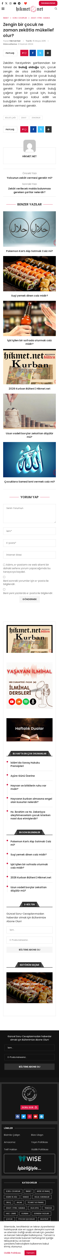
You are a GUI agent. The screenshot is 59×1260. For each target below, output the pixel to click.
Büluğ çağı (10, 117)
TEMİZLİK (48, 1208)
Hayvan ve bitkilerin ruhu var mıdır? (28, 787)
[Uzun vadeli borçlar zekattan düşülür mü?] (29, 411)
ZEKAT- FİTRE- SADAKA (15, 1208)
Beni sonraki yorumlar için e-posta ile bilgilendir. (26, 582)
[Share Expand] (48, 53)
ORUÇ (8, 1202)
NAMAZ (26, 1197)
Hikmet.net (14, 40)
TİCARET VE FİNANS (36, 1202)
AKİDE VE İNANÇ (43, 1191)
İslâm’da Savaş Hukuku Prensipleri (25, 764)
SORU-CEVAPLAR (13, 1191)
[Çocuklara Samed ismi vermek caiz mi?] (29, 459)
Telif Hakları (10, 1149)
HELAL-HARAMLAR (41, 1197)
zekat (23, 117)
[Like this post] (25, 53)
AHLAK (19, 1202)
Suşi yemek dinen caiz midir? (29, 295)
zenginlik (36, 117)
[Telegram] (19, 3)
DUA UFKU (35, 1208)
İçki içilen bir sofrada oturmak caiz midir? (29, 342)
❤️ (25, 3)
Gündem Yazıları (41, 1213)
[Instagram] (10, 3)
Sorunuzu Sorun (48, 3)
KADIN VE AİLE (11, 1197)
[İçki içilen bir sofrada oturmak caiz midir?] (29, 318)
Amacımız (9, 1142)
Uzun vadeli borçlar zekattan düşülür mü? (29, 435)
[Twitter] (6, 3)
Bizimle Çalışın (12, 1135)
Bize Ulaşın (37, 1135)
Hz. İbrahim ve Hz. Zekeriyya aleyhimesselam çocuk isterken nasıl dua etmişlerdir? (31, 815)
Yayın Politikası (39, 1142)
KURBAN (25, 1213)
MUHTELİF (44, 1219)
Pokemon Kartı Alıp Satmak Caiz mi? (29, 251)
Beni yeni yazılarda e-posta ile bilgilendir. (28, 593)
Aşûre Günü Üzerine (23, 775)
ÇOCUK (9, 1219)
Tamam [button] (30, 1252)
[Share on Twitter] (40, 53)
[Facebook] (2, 3)
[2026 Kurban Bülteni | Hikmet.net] (29, 366)
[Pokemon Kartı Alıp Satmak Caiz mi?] (29, 229)
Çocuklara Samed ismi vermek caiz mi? (29, 481)
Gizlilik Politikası (39, 1149)
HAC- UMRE (11, 1213)
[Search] (55, 9)
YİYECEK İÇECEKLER (26, 1219)
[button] (9, 987)
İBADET (28, 1191)
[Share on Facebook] (33, 53)
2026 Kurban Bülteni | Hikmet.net (29, 388)
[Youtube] (14, 3)
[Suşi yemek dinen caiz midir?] (29, 273)
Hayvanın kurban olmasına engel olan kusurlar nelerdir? (31, 800)
